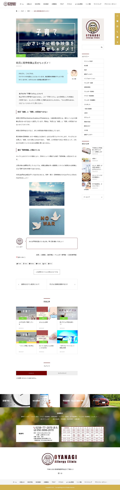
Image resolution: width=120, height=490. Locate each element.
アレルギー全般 (88, 83)
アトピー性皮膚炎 (89, 96)
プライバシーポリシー (110, 4)
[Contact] (61, 473)
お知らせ (29, 4)
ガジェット (87, 117)
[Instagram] (59, 473)
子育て (20, 55)
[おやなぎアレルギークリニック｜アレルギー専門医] (9, 4)
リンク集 (88, 4)
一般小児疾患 (88, 109)
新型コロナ (87, 126)
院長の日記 (87, 122)
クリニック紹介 (88, 61)
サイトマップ (97, 4)
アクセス (69, 4)
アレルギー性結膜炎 (89, 100)
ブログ (62, 4)
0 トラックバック (62, 373)
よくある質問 (78, 4)
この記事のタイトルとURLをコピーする (47, 272)
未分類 (86, 65)
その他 (86, 130)
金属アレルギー (88, 134)
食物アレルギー (88, 74)
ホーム (22, 4)
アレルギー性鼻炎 (89, 91)
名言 (85, 70)
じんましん (87, 104)
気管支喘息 (87, 87)
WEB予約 (37, 4)
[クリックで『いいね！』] (16, 257)
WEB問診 (46, 4)
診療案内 (54, 4)
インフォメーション (89, 78)
